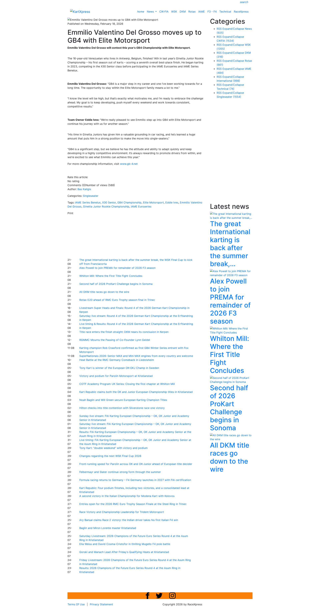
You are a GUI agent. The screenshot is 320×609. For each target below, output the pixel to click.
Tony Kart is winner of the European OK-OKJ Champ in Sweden (119, 368)
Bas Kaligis (84, 189)
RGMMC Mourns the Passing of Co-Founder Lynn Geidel (114, 340)
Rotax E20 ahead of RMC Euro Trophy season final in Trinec (117, 299)
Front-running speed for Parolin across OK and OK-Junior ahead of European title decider (135, 464)
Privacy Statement (101, 604)
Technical (225, 11)
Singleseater (90, 195)
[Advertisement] (148, 236)
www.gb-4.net (129, 163)
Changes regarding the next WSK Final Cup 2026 (110, 456)
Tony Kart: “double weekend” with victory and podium (113, 448)
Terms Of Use (76, 604)
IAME (201, 11)
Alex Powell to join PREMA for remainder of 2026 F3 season (117, 267)
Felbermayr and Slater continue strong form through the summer (120, 472)
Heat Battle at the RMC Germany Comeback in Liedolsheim (116, 360)
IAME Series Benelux (88, 202)
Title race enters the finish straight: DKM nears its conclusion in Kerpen (123, 332)
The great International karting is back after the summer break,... (230, 244)
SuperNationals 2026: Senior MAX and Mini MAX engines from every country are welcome (136, 356)
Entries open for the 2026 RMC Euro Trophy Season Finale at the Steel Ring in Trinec (132, 504)
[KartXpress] (80, 11)
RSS (219, 28)
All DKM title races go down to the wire (104, 291)
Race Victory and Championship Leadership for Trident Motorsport (121, 512)
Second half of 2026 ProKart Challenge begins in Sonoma (115, 283)
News (151, 11)
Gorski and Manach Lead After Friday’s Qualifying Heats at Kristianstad (124, 552)
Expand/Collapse (233, 28)
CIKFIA (225, 40)
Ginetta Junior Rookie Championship (106, 206)
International (228, 80)
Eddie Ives (171, 202)
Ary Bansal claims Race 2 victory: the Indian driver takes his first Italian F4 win (128, 520)
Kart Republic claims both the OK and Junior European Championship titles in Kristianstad (136, 392)
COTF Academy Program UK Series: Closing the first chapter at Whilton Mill (127, 384)
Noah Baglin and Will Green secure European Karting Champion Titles (123, 400)
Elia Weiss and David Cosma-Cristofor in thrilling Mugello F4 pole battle (124, 544)
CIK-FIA (163, 11)
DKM (183, 11)
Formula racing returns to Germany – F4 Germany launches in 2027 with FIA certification (135, 480)
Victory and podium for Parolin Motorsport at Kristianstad (116, 376)
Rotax (192, 11)
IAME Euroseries (141, 206)
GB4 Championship (129, 202)
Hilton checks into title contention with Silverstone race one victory (122, 408)
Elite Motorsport (153, 202)
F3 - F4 (212, 11)
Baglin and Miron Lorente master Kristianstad (107, 528)
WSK (174, 11)
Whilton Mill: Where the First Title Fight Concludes (110, 275)
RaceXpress (241, 11)
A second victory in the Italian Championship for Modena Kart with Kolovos (126, 496)
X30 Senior (109, 202)
